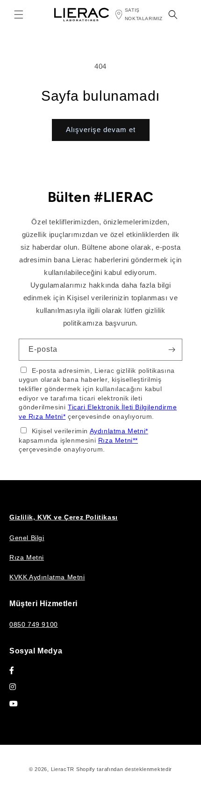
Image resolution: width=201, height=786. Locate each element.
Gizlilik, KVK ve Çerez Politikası (63, 517)
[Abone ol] (171, 350)
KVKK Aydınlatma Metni (47, 577)
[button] (18, 14)
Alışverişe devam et (101, 129)
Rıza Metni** (118, 440)
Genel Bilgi (26, 537)
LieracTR (63, 769)
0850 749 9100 (33, 624)
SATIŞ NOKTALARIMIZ (144, 14)
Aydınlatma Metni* (119, 431)
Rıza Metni (26, 557)
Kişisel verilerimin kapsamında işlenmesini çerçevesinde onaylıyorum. (83, 440)
